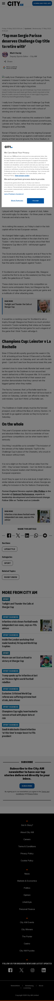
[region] (27, 174)
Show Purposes (17, 200)
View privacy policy (22, 175)
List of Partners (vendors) (14, 194)
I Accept (35, 201)
